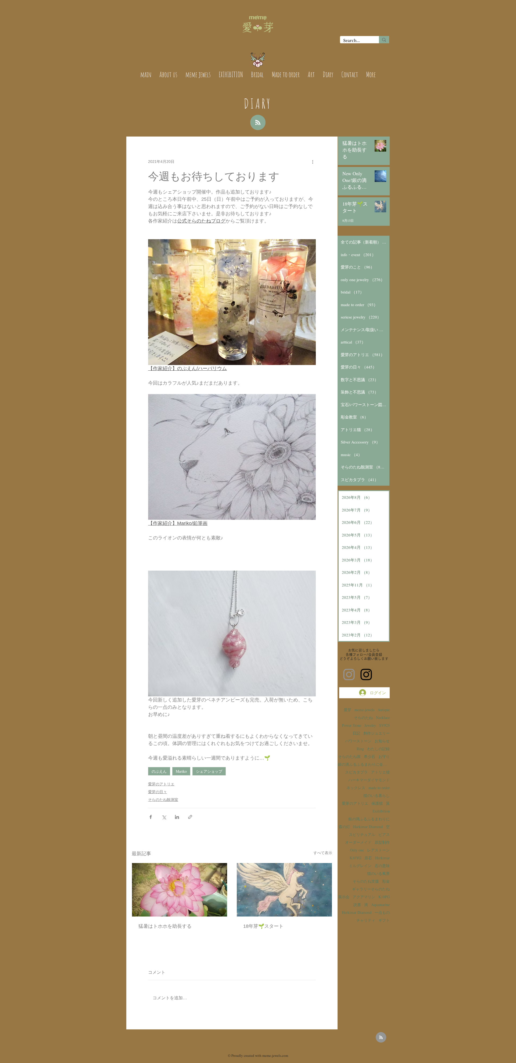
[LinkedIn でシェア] (177, 816)
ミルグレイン (360, 865)
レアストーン (378, 850)
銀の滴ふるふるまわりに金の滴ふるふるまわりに (364, 764)
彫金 (386, 881)
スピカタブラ (356, 772)
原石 (368, 858)
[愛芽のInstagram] (349, 674)
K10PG (384, 896)
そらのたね (363, 717)
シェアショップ (209, 771)
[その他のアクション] (312, 161)
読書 (357, 904)
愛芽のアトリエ (161, 784)
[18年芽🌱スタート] (284, 890)
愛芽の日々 (157, 792)
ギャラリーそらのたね (371, 889)
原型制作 (382, 842)
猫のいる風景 (378, 873)
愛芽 (347, 709)
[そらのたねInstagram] (366, 674)
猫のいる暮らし (376, 795)
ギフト (384, 920)
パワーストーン (358, 741)
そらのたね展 (349, 756)
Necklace (383, 717)
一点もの (382, 912)
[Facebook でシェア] (150, 816)
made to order (379, 787)
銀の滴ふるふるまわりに (369, 819)
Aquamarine (380, 904)
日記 (356, 733)
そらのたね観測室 (163, 799)
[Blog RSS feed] (258, 123)
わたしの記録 (378, 748)
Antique (384, 709)
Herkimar (382, 858)
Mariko (181, 771)
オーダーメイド (358, 842)
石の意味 (382, 865)
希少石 (369, 756)
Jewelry (370, 725)
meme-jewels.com (275, 1055)
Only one (357, 850)
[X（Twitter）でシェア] (163, 816)
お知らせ (382, 741)
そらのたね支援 (366, 881)
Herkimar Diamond (356, 912)
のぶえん (159, 771)
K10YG (355, 858)
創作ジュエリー (376, 733)
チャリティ (365, 920)
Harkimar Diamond (368, 826)
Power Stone (351, 725)
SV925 (384, 725)
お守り (384, 756)
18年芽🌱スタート (263, 926)
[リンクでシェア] (190, 816)
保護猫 (377, 803)
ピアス (384, 834)
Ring (360, 748)
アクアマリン (364, 896)
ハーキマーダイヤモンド (369, 780)
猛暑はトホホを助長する (165, 926)
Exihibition (381, 811)
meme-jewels (364, 709)
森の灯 (344, 826)
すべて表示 (322, 853)
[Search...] (384, 39)
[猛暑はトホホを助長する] (179, 890)
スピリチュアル (362, 834)
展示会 (343, 896)
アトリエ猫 (380, 772)
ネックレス (355, 787)
